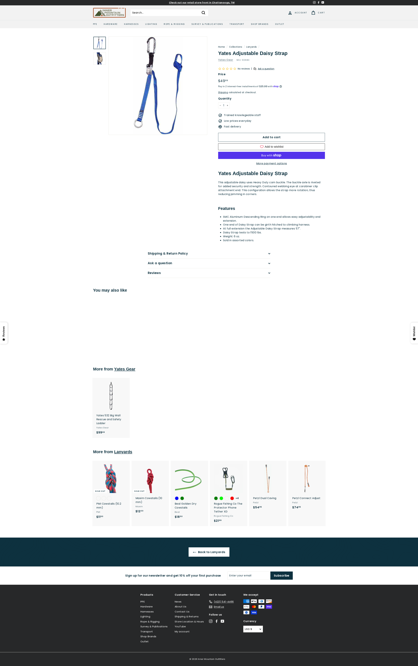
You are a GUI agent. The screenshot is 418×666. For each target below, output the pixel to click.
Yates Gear (225, 60)
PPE (95, 24)
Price (221, 74)
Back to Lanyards (211, 552)
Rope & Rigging (174, 24)
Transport (237, 24)
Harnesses (131, 24)
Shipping (223, 92)
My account (182, 631)
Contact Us (182, 611)
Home (221, 46)
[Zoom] (158, 86)
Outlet (279, 24)
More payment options (271, 163)
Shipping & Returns (187, 616)
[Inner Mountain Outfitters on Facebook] (216, 621)
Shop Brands (260, 24)
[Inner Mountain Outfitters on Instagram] (210, 621)
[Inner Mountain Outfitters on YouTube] (222, 621)
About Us (180, 606)
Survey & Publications (207, 24)
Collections (235, 46)
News (178, 601)
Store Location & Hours (189, 621)
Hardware (111, 24)
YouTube (180, 626)
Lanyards (251, 46)
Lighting (151, 24)
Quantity (224, 99)
